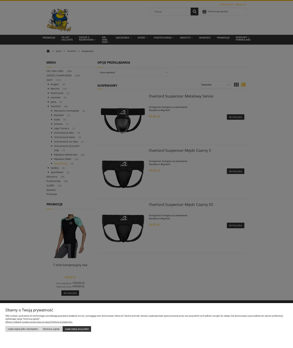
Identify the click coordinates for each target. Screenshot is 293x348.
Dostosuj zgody (51, 328)
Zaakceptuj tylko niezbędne (23, 328)
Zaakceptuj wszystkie (77, 328)
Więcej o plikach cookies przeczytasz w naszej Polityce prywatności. (39, 321)
